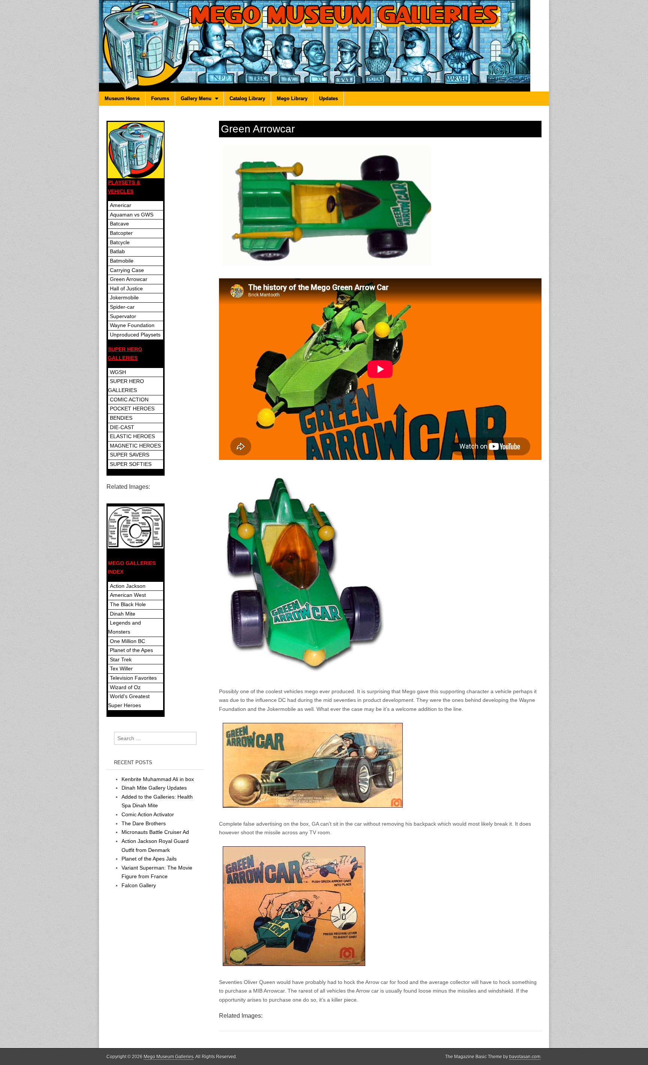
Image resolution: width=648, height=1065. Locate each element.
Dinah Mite (122, 614)
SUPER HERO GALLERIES (126, 385)
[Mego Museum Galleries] (324, 46)
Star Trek (121, 659)
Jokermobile (124, 297)
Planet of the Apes (131, 650)
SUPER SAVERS (129, 455)
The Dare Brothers (144, 823)
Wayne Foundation (132, 325)
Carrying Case (127, 270)
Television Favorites (133, 678)
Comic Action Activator (148, 814)
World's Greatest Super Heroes (129, 700)
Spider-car (122, 307)
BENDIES (121, 418)
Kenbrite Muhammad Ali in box (158, 779)
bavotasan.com (524, 1056)
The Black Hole (128, 604)
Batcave (119, 224)
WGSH (118, 372)
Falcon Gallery (139, 885)
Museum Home (122, 98)
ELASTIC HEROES (132, 436)
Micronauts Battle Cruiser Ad (155, 832)
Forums (160, 98)
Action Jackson (128, 586)
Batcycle (120, 242)
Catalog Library (247, 98)
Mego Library (292, 98)
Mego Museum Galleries (169, 1056)
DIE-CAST (122, 427)
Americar (120, 205)
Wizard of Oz (125, 687)
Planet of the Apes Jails (149, 859)
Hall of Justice (126, 288)
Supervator (123, 316)
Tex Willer (121, 668)
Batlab (117, 251)
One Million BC (127, 641)
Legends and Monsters (124, 627)
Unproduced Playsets (135, 335)
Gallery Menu (196, 98)
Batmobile (122, 261)
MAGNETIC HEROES (135, 446)
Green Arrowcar (128, 279)
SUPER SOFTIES (131, 464)
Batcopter (121, 233)
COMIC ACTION (129, 400)
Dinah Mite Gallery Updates (154, 788)
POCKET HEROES (132, 409)
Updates (328, 98)
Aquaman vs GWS (131, 215)
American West (128, 595)
